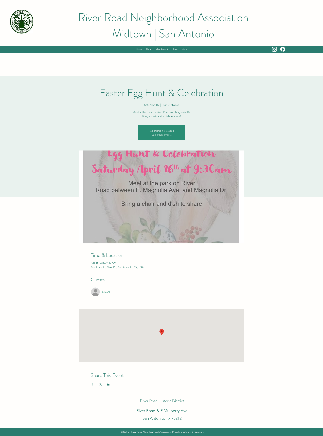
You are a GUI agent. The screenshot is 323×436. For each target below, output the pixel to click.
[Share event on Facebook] (92, 384)
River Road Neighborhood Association (163, 17)
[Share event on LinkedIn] (108, 384)
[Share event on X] (100, 384)
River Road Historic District (162, 401)
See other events (162, 134)
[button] (184, 49)
